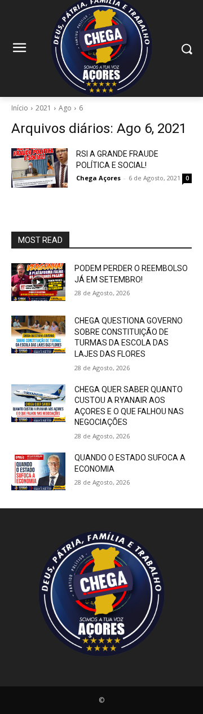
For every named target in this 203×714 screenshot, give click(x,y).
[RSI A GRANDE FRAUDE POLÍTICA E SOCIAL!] (39, 168)
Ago (65, 108)
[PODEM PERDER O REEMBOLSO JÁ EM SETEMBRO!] (38, 282)
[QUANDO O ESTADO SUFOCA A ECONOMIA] (38, 471)
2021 (43, 108)
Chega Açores (98, 178)
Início (19, 108)
